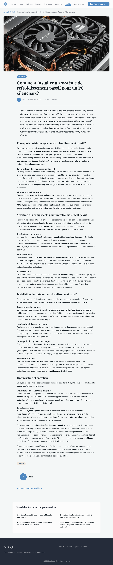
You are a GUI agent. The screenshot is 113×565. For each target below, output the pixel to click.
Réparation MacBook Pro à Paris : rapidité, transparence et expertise (76, 516)
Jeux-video (48, 4)
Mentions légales (73, 546)
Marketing (58, 4)
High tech (29, 4)
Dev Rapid (9, 547)
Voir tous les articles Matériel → (29, 488)
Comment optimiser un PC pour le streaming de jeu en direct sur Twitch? (34, 523)
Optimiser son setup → (98, 4)
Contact (84, 546)
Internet (38, 4)
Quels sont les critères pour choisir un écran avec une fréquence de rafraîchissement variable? (77, 524)
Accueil (14, 4)
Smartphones (79, 4)
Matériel (68, 4)
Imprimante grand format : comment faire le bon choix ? (34, 516)
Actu (21, 4)
